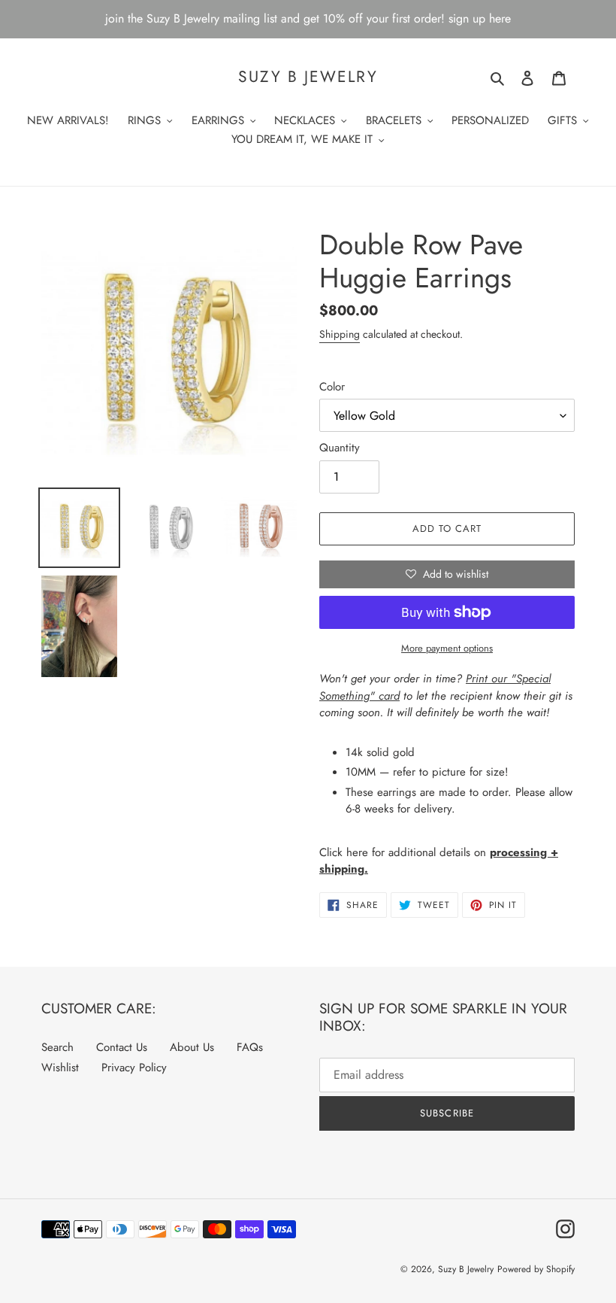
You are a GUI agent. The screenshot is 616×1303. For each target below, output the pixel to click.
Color (332, 386)
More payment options (447, 648)
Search (57, 1047)
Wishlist (60, 1067)
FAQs (250, 1047)
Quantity (339, 447)
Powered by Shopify (536, 1269)
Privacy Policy (134, 1067)
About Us (192, 1047)
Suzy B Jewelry (307, 77)
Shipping (339, 334)
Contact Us (121, 1047)
